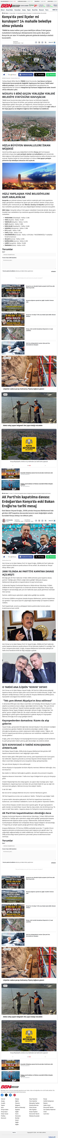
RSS (15, 1132)
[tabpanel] (29, 448)
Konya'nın (24, 87)
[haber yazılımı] (52, 1137)
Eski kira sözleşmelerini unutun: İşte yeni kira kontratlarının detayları (38, 343)
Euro (48, 5)
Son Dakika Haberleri (49, 1109)
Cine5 (45, 1112)
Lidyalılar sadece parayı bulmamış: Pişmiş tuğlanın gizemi (23, 389)
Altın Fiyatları (33, 1109)
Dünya (17, 1099)
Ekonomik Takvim (34, 1114)
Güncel (3, 10)
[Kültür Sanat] (29, 371)
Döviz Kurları (33, 1107)
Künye (45, 1099)
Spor (2, 1107)
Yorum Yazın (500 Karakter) (9, 257)
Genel (11, 493)
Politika (3, 1116)
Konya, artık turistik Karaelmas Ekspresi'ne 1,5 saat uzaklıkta (39, 329)
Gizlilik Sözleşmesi (48, 1101)
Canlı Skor (46, 1114)
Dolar (41, 5)
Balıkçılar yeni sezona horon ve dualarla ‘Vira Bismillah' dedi (29, 461)
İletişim (45, 1103)
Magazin (17, 1105)
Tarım (46, 10)
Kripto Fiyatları (33, 1112)
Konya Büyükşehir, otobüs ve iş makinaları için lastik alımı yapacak (29, 1053)
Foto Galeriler (33, 1101)
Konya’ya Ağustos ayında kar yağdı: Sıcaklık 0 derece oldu (40, 301)
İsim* (3, 252)
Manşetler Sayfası (34, 1103)
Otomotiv (18, 1116)
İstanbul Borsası (34, 1105)
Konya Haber (9, 10)
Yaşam (29, 10)
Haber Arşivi (46, 1105)
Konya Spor (17, 10)
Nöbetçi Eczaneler (34, 1116)
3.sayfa (3, 1103)
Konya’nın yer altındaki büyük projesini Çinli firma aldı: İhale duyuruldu (40, 286)
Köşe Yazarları (33, 1099)
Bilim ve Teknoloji (20, 1107)
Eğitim (17, 1101)
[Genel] (29, 407)
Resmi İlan (35, 10)
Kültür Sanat (4, 1114)
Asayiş (24, 10)
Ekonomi (41, 10)
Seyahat (17, 1109)
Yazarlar (17, 1103)
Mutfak (17, 1118)
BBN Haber (5, 13)
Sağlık (17, 1112)
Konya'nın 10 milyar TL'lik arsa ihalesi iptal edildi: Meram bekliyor (41, 315)
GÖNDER (53, 271)
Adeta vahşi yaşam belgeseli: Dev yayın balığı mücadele (22, 425)
